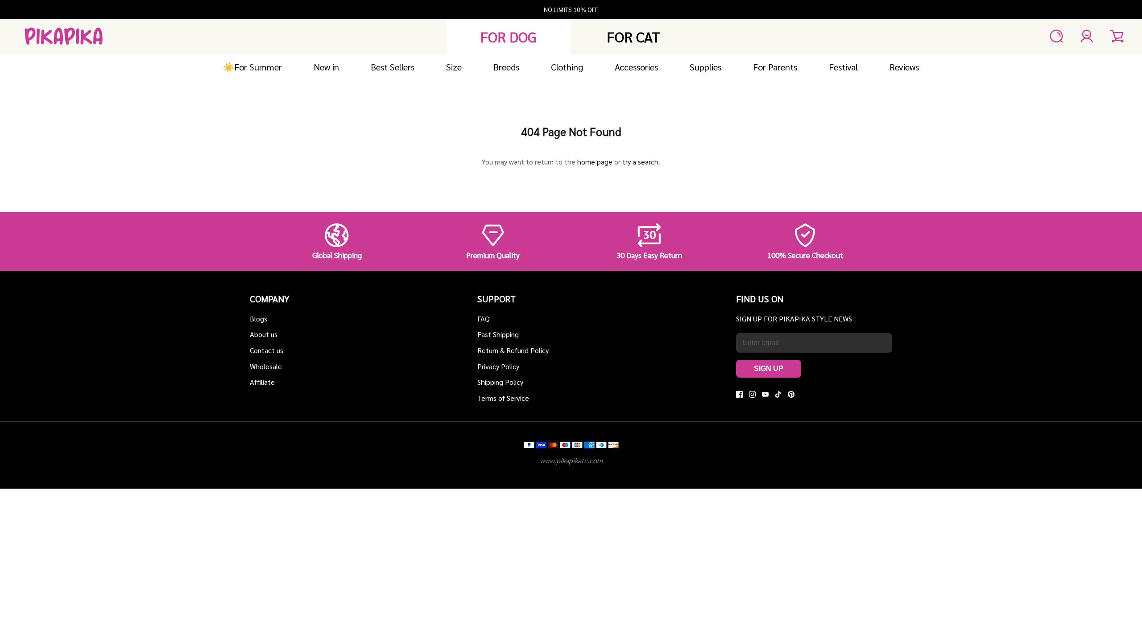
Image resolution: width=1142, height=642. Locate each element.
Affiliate (262, 382)
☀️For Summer (252, 67)
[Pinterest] (791, 394)
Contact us (266, 350)
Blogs (258, 318)
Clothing (567, 67)
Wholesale (266, 366)
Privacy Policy (498, 366)
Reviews (904, 67)
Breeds (506, 67)
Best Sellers (392, 67)
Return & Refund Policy (513, 350)
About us (263, 334)
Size (454, 67)
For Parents (775, 67)
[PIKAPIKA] (63, 36)
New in (326, 67)
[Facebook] (739, 394)
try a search (640, 161)
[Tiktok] (778, 394)
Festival (843, 67)
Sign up (768, 368)
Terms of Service (503, 398)
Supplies (705, 67)
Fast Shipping (498, 334)
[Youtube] (765, 394)
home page (594, 161)
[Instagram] (752, 394)
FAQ (483, 318)
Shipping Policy (500, 382)
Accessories (636, 67)
